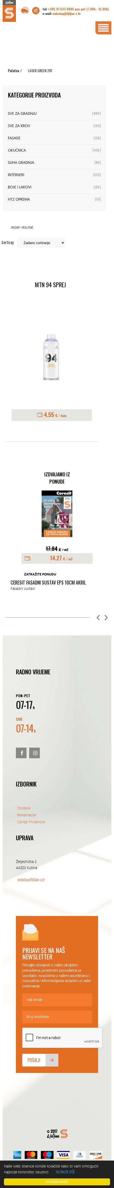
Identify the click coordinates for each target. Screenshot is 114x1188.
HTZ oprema (19, 200)
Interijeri (16, 175)
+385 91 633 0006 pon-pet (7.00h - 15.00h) (78, 9)
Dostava (23, 808)
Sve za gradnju (22, 114)
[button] (98, 617)
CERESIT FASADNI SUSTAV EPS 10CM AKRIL (48, 583)
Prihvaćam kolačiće (57, 1182)
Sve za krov (19, 126)
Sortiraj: (7, 242)
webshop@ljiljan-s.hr (66, 13)
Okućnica (17, 151)
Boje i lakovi (19, 187)
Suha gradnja (21, 163)
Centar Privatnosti (31, 822)
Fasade (14, 138)
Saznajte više (65, 1171)
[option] (57, 541)
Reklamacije (26, 815)
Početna (13, 70)
